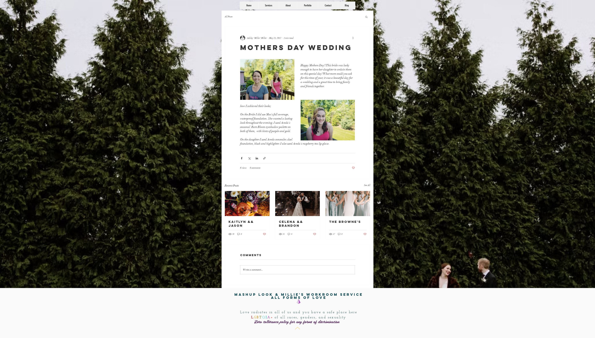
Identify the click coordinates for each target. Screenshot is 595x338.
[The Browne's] (347, 203)
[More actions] (353, 38)
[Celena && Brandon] (297, 203)
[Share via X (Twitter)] (249, 158)
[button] (366, 16)
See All (367, 185)
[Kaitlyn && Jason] (247, 203)
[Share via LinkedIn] (256, 158)
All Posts (229, 16)
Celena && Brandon (291, 224)
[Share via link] (264, 158)
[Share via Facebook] (241, 158)
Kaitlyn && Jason (241, 224)
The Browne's (345, 222)
